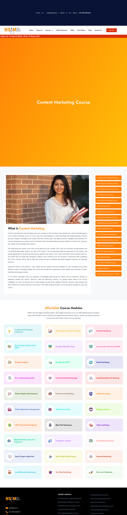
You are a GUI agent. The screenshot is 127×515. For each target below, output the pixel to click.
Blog (90, 30)
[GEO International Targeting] (108, 251)
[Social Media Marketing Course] (108, 200)
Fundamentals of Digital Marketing (69, 498)
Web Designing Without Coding (68, 502)
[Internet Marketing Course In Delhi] (108, 274)
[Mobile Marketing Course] (108, 228)
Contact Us (98, 30)
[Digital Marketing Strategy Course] (108, 240)
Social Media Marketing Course (68, 513)
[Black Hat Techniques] (108, 257)
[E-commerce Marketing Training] (108, 217)
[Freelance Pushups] (108, 268)
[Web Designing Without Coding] (108, 183)
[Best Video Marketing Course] (108, 262)
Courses (48, 30)
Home (31, 30)
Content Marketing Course (100, 510)
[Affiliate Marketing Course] (108, 245)
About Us (39, 30)
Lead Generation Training (66, 509)
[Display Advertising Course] (108, 211)
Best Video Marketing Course (100, 498)
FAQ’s (72, 30)
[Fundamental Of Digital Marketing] (108, 177)
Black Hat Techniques (98, 502)
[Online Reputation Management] (108, 234)
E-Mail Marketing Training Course (69, 506)
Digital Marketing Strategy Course (102, 506)
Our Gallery (81, 30)
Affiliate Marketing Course (99, 495)
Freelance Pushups (97, 513)
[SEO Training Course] (108, 206)
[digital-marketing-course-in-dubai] (108, 223)
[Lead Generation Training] (108, 194)
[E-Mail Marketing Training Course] (108, 189)
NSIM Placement (61, 30)
